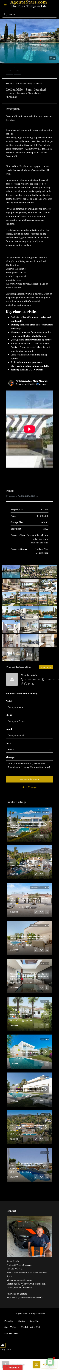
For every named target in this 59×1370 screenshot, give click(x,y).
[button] (9, 71)
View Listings (46, 667)
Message (10, 757)
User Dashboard (11, 1333)
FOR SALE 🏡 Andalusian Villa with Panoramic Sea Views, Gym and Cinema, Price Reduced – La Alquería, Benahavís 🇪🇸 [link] (29, 1165)
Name (9, 700)
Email (9, 728)
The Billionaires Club (30, 1327)
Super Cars (34, 1320)
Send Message (29, 787)
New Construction (24, 84)
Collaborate (27, 1287)
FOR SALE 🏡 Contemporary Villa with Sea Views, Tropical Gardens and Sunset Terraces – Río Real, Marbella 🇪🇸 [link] (27, 1052)
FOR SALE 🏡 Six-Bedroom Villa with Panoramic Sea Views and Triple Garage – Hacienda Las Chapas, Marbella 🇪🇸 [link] (28, 1127)
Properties (8, 1320)
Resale (46, 812)
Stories (21, 1320)
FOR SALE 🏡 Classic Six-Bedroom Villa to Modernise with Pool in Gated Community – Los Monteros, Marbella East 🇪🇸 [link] (29, 1014)
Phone (9, 714)
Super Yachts (10, 1327)
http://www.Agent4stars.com (19, 1279)
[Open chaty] (50, 1362)
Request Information (29, 779)
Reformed (44, 888)
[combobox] (29, 749)
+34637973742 (32, 679)
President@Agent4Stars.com (19, 1264)
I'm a (8, 743)
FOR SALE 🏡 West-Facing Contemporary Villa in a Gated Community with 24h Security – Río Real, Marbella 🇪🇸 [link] (28, 1090)
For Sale (10, 84)
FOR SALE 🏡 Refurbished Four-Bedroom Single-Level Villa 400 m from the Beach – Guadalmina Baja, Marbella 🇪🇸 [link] (29, 900)
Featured (38, 84)
